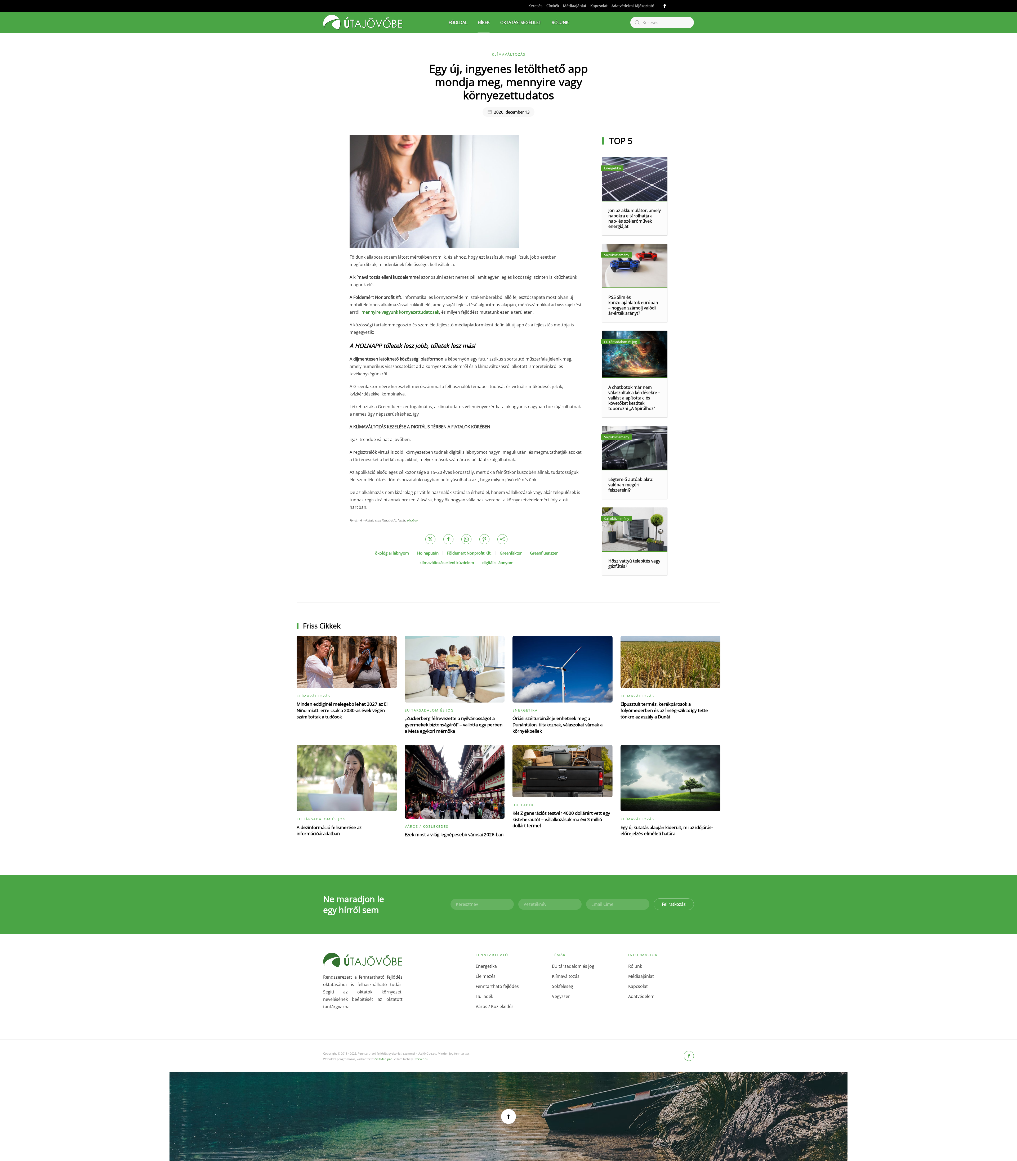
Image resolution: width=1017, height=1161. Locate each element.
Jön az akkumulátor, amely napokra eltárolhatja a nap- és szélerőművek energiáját (634, 218)
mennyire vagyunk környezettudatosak (400, 312)
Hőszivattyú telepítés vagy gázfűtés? (634, 563)
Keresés (535, 5)
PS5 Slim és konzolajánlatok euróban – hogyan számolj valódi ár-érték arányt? (633, 305)
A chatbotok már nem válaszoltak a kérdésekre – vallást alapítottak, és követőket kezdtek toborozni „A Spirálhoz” (634, 397)
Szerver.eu (421, 1059)
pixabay (412, 520)
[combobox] (662, 22)
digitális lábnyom (498, 562)
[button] (508, 1116)
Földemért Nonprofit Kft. (469, 553)
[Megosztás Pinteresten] (484, 539)
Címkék (552, 5)
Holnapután (428, 553)
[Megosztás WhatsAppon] (466, 539)
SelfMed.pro (383, 1059)
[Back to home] (363, 22)
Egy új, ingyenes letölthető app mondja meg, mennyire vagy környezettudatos (508, 82)
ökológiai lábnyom (392, 553)
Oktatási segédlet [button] (520, 22)
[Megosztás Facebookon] (448, 539)
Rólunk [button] (560, 22)
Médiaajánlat (574, 5)
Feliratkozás (674, 904)
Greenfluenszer (544, 553)
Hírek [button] (484, 22)
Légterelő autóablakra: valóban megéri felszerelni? (630, 484)
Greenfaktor (511, 553)
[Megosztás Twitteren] (430, 539)
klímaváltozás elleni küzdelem (447, 562)
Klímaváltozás (508, 54)
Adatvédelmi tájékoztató (633, 5)
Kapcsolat (599, 5)
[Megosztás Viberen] (502, 539)
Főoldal (458, 22)
